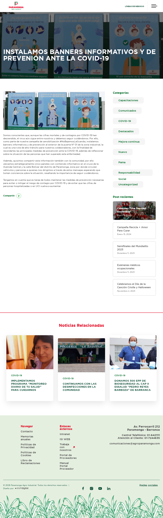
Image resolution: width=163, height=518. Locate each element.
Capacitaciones (128, 100)
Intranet (65, 434)
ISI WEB (65, 439)
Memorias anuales (27, 438)
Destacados (126, 131)
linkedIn (108, 488)
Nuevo (122, 152)
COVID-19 (124, 121)
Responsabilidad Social (129, 173)
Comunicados (127, 110)
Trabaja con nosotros (65, 447)
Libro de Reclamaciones (30, 462)
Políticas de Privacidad (28, 446)
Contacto (27, 431)
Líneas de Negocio (134, 6)
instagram (91, 488)
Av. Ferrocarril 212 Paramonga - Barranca (143, 428)
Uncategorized (128, 184)
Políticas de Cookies (28, 454)
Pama (121, 162)
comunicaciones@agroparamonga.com (135, 443)
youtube (100, 488)
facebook (83, 488)
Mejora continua (128, 141)
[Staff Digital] (21, 488)
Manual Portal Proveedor (67, 466)
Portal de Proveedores (68, 456)
